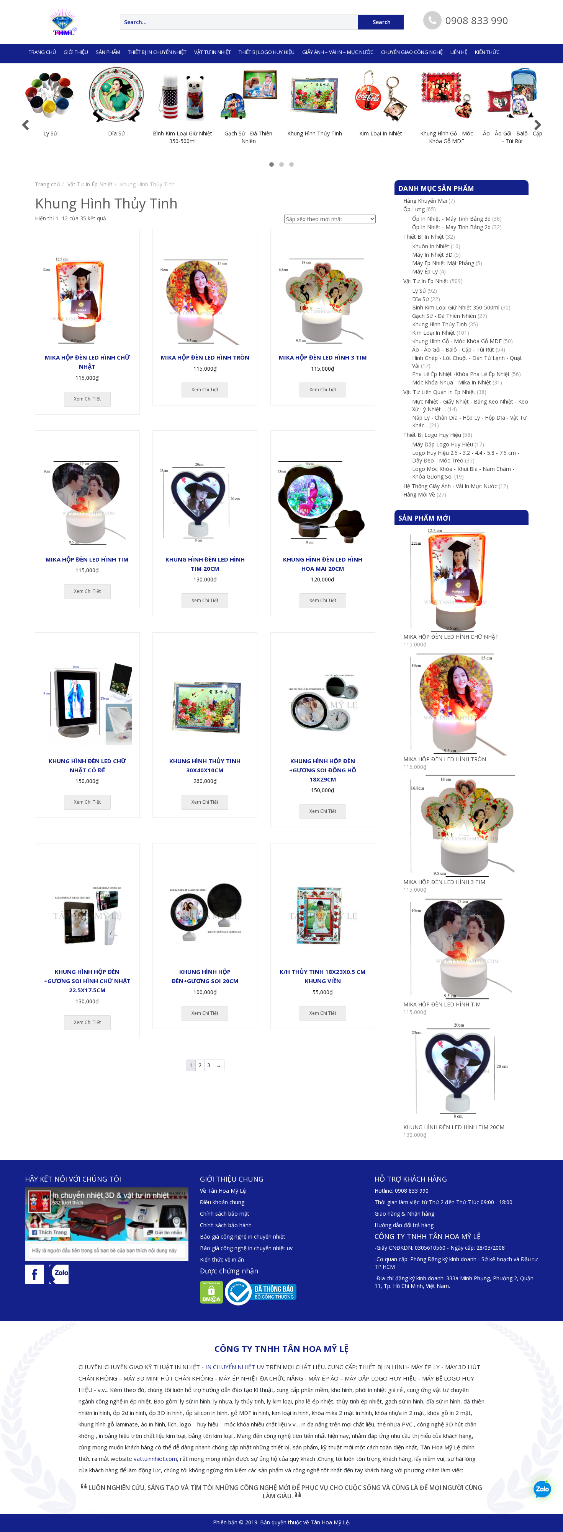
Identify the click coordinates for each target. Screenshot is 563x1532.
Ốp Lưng (414, 209)
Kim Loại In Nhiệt (433, 332)
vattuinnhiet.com (155, 1458)
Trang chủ (42, 52)
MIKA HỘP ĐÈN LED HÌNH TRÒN (444, 759)
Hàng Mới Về (419, 494)
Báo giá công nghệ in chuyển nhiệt (242, 1236)
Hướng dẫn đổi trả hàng (404, 1225)
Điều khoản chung (222, 1202)
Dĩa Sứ (420, 299)
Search (382, 22)
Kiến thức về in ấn (222, 1259)
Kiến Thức (487, 52)
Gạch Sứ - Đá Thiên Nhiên (444, 315)
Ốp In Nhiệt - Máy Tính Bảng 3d (451, 218)
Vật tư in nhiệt (212, 52)
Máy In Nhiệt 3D (432, 254)
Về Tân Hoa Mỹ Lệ (223, 1190)
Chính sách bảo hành (226, 1225)
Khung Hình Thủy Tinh (439, 324)
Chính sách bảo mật (224, 1213)
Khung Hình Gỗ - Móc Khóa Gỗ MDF (457, 341)
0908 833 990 (412, 1190)
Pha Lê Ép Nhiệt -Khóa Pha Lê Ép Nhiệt (461, 374)
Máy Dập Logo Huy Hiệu (442, 444)
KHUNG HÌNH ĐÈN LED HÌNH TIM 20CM (453, 1127)
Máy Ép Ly (425, 271)
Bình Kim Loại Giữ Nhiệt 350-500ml (455, 307)
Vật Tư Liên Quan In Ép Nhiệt (439, 392)
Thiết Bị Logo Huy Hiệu (267, 52)
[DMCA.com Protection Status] (211, 1291)
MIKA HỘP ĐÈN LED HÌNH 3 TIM (444, 882)
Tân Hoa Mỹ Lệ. (330, 1522)
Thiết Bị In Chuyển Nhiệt (157, 52)
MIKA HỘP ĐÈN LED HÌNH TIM (442, 1004)
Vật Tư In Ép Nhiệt (90, 184)
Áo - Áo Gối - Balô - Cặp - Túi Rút (453, 349)
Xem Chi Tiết (87, 399)
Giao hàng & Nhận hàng (404, 1213)
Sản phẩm (108, 52)
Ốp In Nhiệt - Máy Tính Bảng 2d (451, 227)
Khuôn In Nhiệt (430, 246)
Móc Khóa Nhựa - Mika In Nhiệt (451, 382)
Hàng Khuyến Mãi (425, 200)
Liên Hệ (458, 52)
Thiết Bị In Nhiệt (423, 236)
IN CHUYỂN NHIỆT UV (234, 1367)
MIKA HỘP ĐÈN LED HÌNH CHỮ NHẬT (451, 636)
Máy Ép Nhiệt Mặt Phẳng (443, 263)
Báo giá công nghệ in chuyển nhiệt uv (246, 1248)
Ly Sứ (419, 290)
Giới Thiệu (76, 52)
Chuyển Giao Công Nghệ (412, 52)
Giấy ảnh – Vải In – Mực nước (337, 52)
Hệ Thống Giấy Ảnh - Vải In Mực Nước (450, 486)
